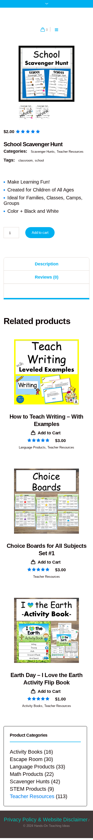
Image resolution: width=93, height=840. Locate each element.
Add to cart (40, 236)
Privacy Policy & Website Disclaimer (46, 823)
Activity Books (32, 709)
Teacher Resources (70, 155)
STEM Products (28, 792)
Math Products (26, 778)
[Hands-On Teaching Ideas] (46, 17)
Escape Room (26, 763)
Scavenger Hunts (43, 155)
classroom (25, 164)
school (39, 164)
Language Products (32, 451)
